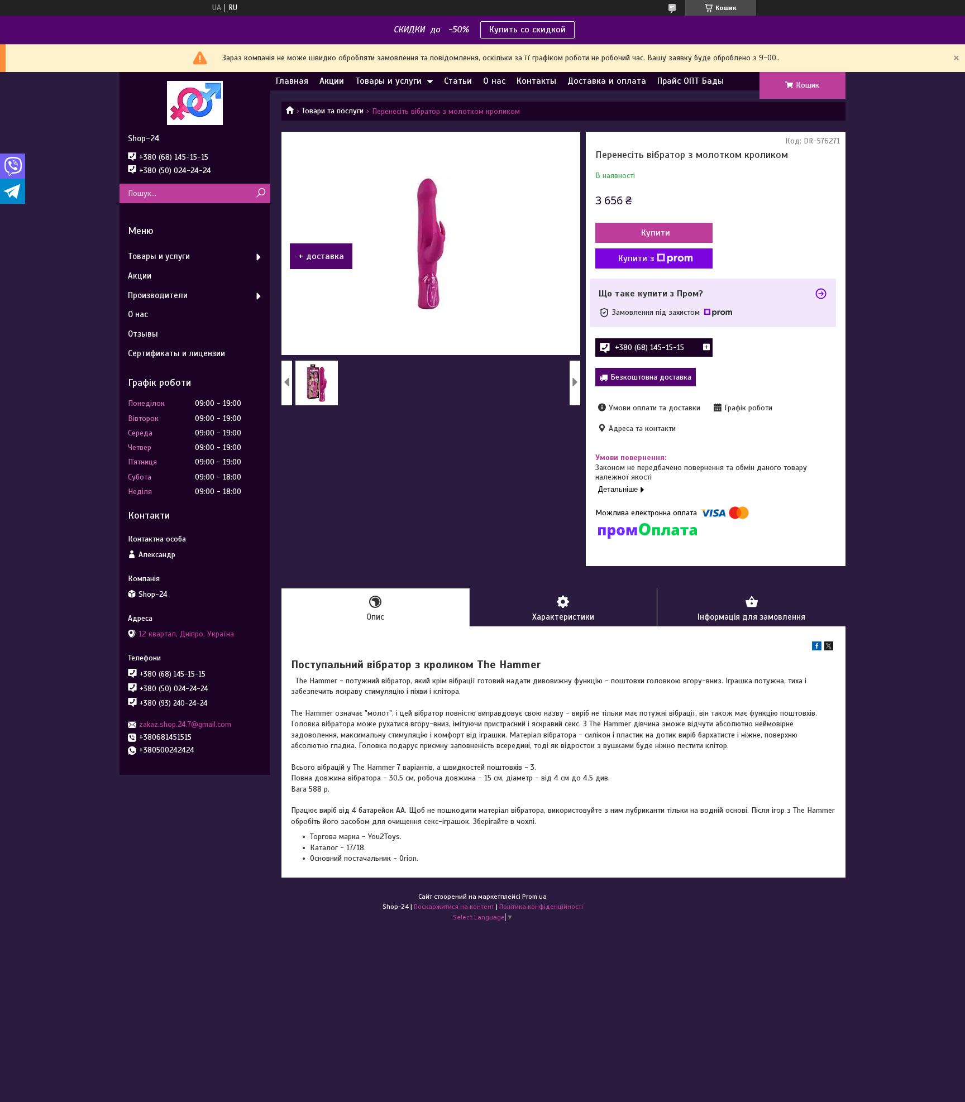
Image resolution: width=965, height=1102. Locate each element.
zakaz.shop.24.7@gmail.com (185, 724)
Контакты (536, 81)
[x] (828, 648)
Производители (158, 295)
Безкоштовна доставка (650, 377)
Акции (331, 81)
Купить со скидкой (527, 29)
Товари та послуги (333, 111)
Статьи (458, 81)
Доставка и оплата (606, 81)
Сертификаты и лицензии (176, 353)
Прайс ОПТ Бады (690, 81)
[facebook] (816, 648)
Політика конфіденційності (541, 907)
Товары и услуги (388, 81)
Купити (655, 232)
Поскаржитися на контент (454, 907)
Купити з (636, 258)
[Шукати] (260, 193)
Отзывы (143, 334)
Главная (292, 81)
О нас (494, 81)
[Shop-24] (195, 102)
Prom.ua (534, 896)
